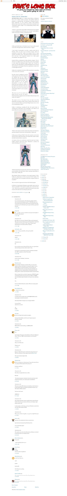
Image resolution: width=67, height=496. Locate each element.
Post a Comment (15, 485)
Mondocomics (43, 92)
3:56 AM (17, 476)
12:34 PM (17, 285)
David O (16, 447)
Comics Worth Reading (45, 87)
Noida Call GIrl (17, 473)
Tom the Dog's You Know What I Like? (47, 93)
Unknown (16, 360)
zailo (16, 313)
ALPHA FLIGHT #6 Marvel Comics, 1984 (48, 225)
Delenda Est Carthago (44, 151)
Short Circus (34, 353)
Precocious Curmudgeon (45, 142)
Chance (16, 330)
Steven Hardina (17, 288)
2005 (43, 241)
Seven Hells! (43, 112)
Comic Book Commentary (45, 149)
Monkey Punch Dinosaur (45, 115)
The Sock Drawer (44, 119)
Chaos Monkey (43, 143)
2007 (43, 177)
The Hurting (43, 106)
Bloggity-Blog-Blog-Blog (45, 148)
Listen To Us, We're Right (45, 77)
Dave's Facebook (44, 46)
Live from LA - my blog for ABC (46, 45)
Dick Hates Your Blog (44, 102)
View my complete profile (46, 21)
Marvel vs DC (43, 165)
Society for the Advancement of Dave (47, 43)
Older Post (37, 487)
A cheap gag (45, 205)
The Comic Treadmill (44, 97)
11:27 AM (17, 226)
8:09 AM (17, 435)
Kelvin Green (43, 121)
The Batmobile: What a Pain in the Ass (47, 167)
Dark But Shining (44, 136)
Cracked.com (43, 86)
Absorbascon (43, 68)
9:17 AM (17, 395)
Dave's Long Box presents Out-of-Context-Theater (49, 222)
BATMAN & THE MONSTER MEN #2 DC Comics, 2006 (48, 234)
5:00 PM (17, 357)
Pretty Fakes (43, 146)
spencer (16, 418)
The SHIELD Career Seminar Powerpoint (48, 156)
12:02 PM (17, 253)
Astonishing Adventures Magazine (47, 109)
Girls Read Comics (44, 139)
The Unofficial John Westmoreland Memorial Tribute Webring (47, 117)
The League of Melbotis (45, 130)
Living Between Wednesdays (46, 90)
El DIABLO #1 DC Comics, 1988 (49, 220)
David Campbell (45, 16)
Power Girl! (43, 157)
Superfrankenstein (44, 81)
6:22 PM (17, 415)
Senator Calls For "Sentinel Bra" (48, 197)
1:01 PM (17, 470)
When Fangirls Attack (44, 75)
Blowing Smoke (43, 127)
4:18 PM (17, 347)
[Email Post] (29, 192)
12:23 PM (17, 260)
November (45, 182)
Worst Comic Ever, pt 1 (45, 160)
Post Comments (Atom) (21, 489)
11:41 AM (17, 232)
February (44, 237)
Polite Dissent (43, 60)
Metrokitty (43, 72)
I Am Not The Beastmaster (45, 145)
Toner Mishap (43, 140)
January (44, 238)
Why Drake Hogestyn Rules (46, 166)
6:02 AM (17, 482)
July (44, 189)
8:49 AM (17, 381)
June (44, 190)
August (44, 187)
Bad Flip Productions (44, 83)
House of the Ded (44, 108)
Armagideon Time (44, 65)
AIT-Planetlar (43, 100)
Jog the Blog (43, 122)
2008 (43, 175)
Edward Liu (17, 263)
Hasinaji (16, 479)
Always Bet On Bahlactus (45, 99)
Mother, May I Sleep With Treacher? (47, 125)
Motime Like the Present (45, 131)
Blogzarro (42, 103)
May (44, 192)
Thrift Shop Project (44, 105)
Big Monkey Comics (44, 71)
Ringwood (42, 63)
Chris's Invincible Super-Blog (46, 53)
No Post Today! (45, 218)
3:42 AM (17, 453)
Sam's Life (42, 96)
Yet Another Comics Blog (45, 124)
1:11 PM (17, 291)
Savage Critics (43, 62)
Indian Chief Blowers (44, 111)
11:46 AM (17, 239)
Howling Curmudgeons (45, 114)
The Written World (44, 74)
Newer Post (14, 487)
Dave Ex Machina (44, 137)
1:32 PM (17, 310)
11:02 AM (17, 207)
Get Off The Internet (44, 69)
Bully (42, 66)
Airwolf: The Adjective (45, 169)
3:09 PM (17, 327)
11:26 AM (17, 215)
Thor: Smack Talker (44, 159)
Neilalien (42, 59)
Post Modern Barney (44, 57)
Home (25, 487)
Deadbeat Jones (43, 128)
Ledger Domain (43, 80)
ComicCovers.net (44, 94)
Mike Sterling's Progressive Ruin (46, 54)
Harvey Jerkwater (18, 438)
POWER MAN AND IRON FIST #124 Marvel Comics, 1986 (48, 228)
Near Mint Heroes (44, 84)
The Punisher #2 (43, 164)
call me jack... (17, 229)
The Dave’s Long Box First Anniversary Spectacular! (48, 199)
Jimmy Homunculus (44, 134)
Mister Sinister (17, 456)
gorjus (16, 210)
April (44, 194)
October (44, 184)
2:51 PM (17, 321)
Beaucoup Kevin (44, 56)
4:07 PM (17, 337)
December (45, 180)
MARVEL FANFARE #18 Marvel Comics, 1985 (49, 207)
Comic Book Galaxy (44, 89)
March (44, 195)
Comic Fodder (43, 133)
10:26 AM (17, 444)
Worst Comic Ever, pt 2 (45, 161)
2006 (43, 179)
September (45, 185)
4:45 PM (17, 427)
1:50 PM (17, 409)
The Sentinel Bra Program (45, 162)
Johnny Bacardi (43, 78)
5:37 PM (17, 368)
